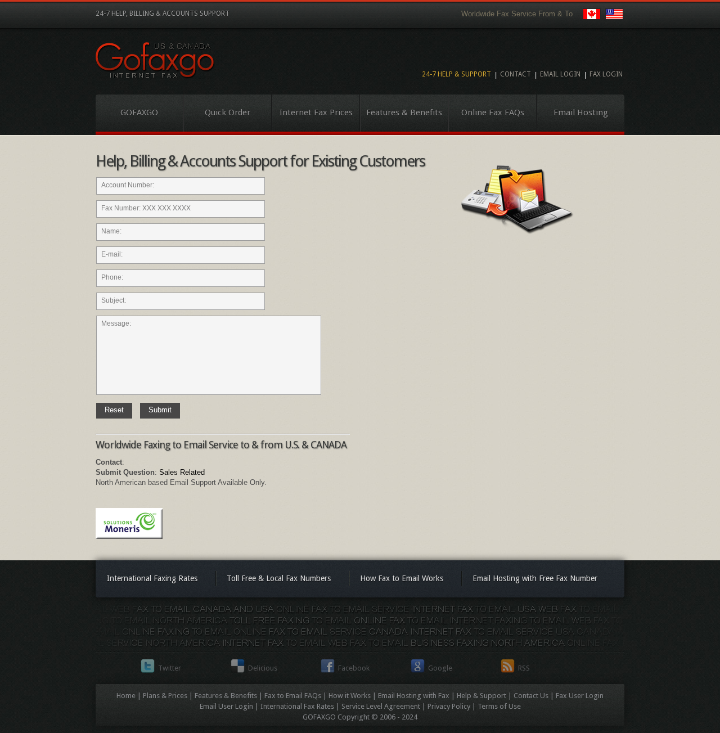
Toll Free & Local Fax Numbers (279, 578)
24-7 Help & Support (456, 74)
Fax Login (606, 74)
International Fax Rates (297, 706)
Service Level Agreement (380, 706)
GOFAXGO (139, 112)
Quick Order (227, 112)
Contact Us (531, 695)
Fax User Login (580, 695)
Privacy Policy (449, 706)
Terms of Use (499, 706)
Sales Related (182, 472)
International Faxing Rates (152, 578)
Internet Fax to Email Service (155, 60)
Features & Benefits (404, 112)
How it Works (349, 695)
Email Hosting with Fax (413, 695)
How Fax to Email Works (401, 578)
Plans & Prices (165, 695)
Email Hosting (581, 112)
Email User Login (226, 706)
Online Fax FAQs (492, 112)
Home (126, 695)
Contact (515, 74)
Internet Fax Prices (316, 112)
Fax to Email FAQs (292, 695)
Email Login (560, 74)
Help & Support (481, 695)
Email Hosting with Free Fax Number (534, 578)
